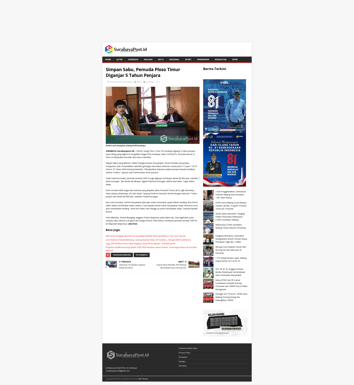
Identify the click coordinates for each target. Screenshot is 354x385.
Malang (148, 59)
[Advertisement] (177, 19)
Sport (188, 59)
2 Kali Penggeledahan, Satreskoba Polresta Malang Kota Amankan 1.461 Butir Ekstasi (230, 194)
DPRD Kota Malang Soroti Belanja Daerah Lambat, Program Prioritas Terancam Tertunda (231, 205)
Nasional (174, 59)
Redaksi (182, 361)
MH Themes (143, 379)
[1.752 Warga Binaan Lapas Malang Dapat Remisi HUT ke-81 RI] (208, 261)
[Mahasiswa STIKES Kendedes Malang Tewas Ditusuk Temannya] (208, 228)
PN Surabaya (142, 255)
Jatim (119, 59)
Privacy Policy (184, 352)
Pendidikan (203, 59)
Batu (161, 59)
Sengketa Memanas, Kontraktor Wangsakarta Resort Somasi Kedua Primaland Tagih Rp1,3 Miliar (231, 238)
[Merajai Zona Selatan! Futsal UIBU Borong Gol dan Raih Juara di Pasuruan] (208, 250)
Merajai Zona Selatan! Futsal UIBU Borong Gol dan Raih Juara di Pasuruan (230, 250)
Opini (234, 59)
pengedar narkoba (122, 255)
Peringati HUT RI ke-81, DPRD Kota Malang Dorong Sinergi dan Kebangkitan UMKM (231, 297)
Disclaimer (183, 357)
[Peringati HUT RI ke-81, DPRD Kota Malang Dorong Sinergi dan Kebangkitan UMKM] (208, 297)
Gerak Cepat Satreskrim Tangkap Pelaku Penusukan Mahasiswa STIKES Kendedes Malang (230, 216)
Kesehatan (220, 59)
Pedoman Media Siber (188, 348)
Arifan (139, 82)
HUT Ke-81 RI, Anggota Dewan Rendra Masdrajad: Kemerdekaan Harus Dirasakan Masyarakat (230, 272)
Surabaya (133, 59)
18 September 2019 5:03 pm (121, 82)
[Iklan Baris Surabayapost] (225, 335)
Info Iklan (183, 366)
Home (108, 59)
